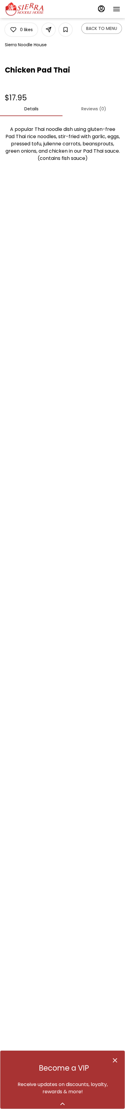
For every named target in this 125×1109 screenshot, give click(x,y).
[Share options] (48, 29)
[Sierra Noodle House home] (32, 9)
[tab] (31, 109)
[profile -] (101, 8)
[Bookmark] (65, 29)
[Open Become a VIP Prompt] (62, 1103)
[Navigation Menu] (116, 9)
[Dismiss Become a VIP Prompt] (115, 1060)
